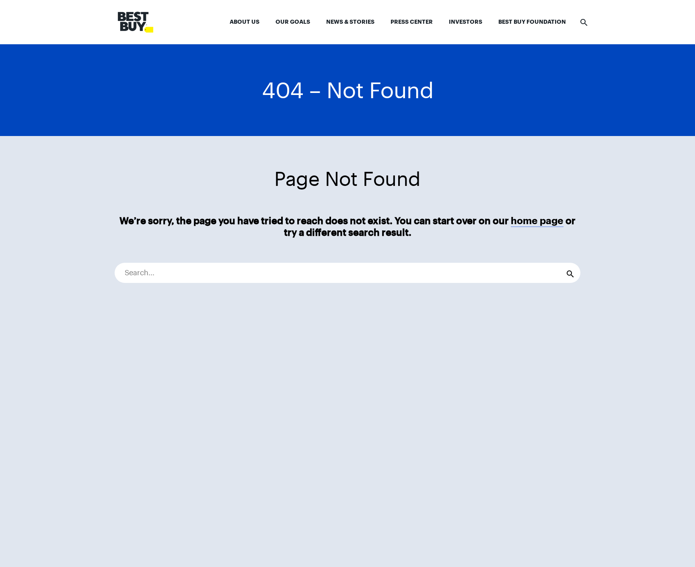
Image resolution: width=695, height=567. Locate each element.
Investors (465, 21)
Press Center (412, 21)
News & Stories (350, 21)
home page (537, 221)
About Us (244, 21)
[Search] (570, 273)
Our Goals (293, 21)
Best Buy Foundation (532, 21)
